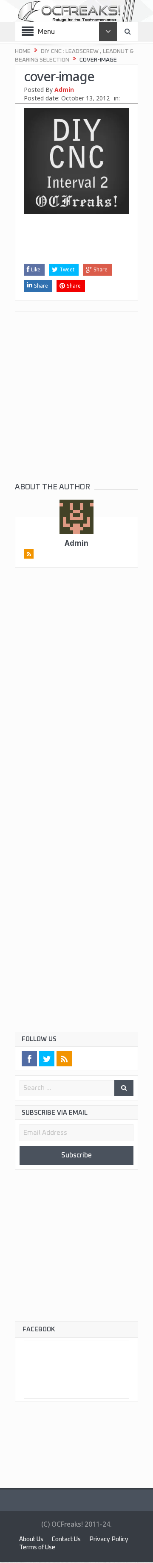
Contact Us (71, 1540)
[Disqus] (76, 697)
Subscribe (76, 1156)
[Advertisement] (76, 240)
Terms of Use (89, 1548)
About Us (33, 1540)
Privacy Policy (40, 1548)
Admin (64, 89)
